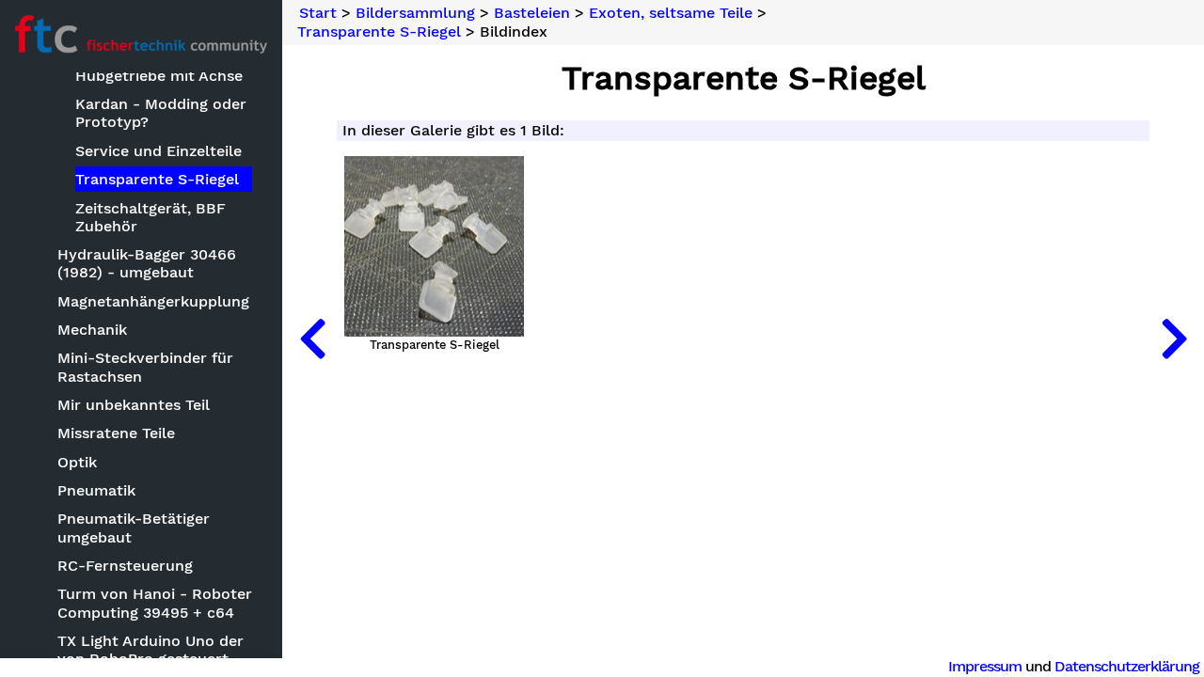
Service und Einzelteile (158, 151)
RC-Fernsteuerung (125, 566)
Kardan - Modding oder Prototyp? (160, 113)
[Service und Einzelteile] (312, 338)
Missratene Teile (116, 433)
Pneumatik (96, 490)
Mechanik (92, 329)
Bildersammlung (415, 13)
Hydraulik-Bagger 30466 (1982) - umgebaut (146, 263)
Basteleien (532, 13)
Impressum (985, 666)
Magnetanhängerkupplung (153, 301)
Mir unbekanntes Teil (133, 405)
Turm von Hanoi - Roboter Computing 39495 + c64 (154, 603)
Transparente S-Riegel (157, 179)
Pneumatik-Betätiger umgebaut (133, 527)
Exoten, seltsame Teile (670, 13)
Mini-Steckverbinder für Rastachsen (145, 367)
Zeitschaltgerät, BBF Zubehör (150, 217)
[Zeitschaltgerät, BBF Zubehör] (1174, 338)
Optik (77, 462)
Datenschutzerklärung (1126, 666)
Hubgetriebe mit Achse (159, 76)
